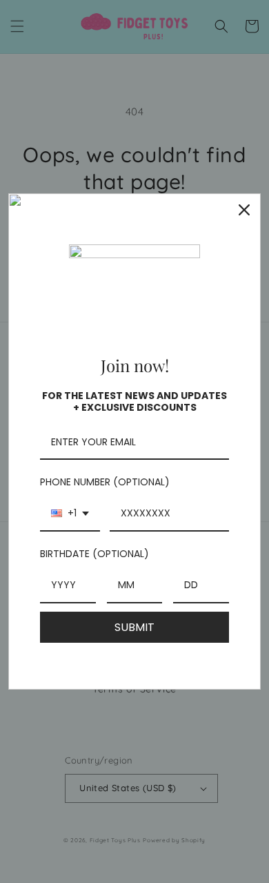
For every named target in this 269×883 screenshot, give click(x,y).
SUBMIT (134, 627)
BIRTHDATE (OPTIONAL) (94, 554)
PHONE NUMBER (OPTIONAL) (105, 482)
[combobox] (70, 514)
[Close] (244, 209)
